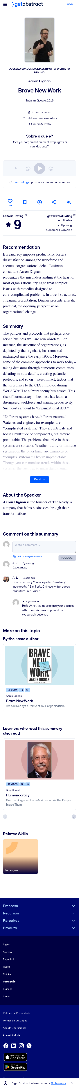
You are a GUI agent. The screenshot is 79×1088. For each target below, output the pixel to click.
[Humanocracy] (39, 760)
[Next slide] (74, 816)
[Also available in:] (68, 202)
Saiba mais (58, 1083)
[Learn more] (25, 214)
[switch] (39, 168)
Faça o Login (22, 182)
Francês (7, 988)
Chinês (7, 974)
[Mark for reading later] (24, 202)
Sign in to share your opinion (27, 556)
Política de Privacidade (16, 1013)
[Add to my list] (39, 202)
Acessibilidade (11, 1035)
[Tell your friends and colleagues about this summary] (54, 202)
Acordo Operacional (14, 1027)
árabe (6, 996)
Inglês (6, 944)
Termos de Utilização (15, 1020)
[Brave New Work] (39, 665)
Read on (39, 479)
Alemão (7, 951)
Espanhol (8, 959)
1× (16, 168)
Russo (6, 966)
